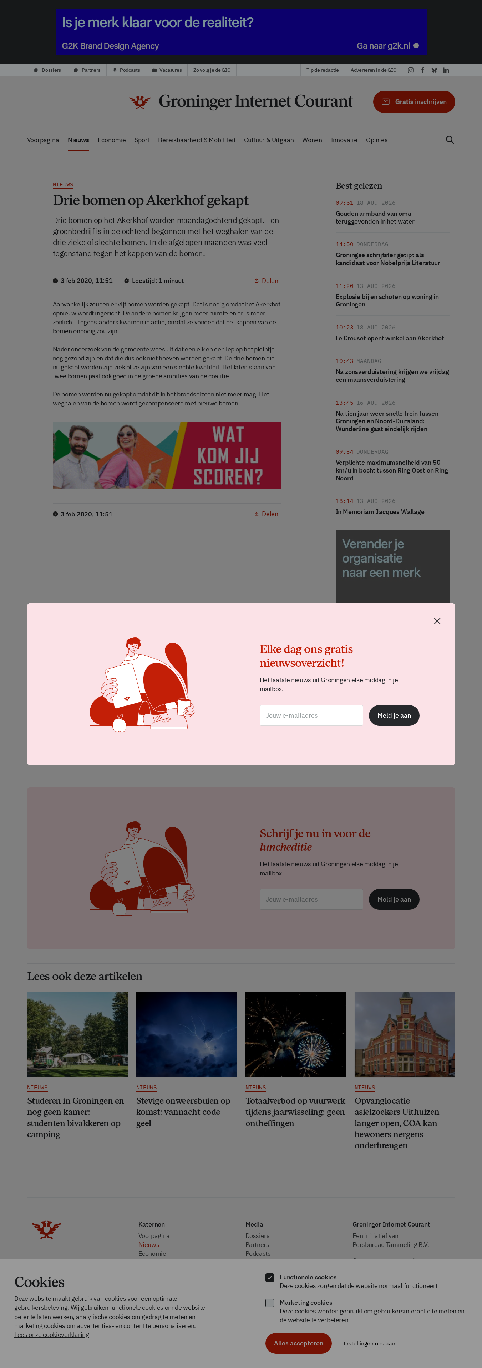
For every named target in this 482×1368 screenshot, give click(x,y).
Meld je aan (394, 715)
